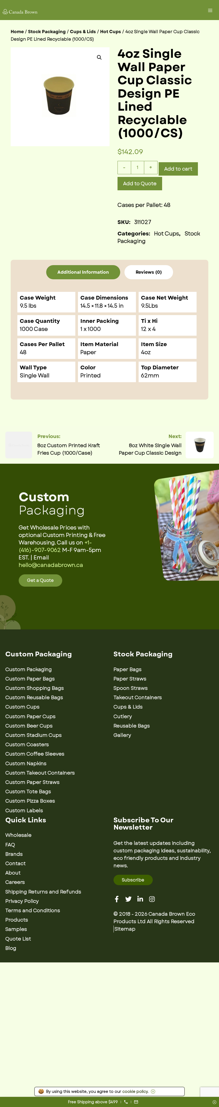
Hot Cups (110, 31)
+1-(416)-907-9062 (55, 546)
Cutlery (123, 716)
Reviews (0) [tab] (149, 272)
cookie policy (135, 1091)
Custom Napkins (25, 763)
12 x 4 (148, 329)
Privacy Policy (22, 901)
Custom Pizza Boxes (30, 801)
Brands (14, 854)
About (13, 872)
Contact (15, 863)
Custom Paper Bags (30, 678)
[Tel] (126, 1102)
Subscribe (133, 880)
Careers (15, 882)
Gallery (122, 735)
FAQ (10, 844)
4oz (146, 352)
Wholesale (18, 835)
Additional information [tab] (83, 272)
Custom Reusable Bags (34, 697)
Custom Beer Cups (29, 725)
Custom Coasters (27, 744)
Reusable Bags (132, 725)
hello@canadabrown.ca (51, 565)
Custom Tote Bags (28, 791)
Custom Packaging (28, 669)
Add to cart (178, 168)
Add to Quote (140, 183)
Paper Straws (130, 678)
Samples (16, 929)
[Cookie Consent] (151, 1091)
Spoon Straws (131, 688)
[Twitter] (128, 899)
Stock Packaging (47, 31)
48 (23, 352)
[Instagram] (152, 899)
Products (16, 919)
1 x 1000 (90, 329)
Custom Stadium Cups (33, 735)
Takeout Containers (138, 697)
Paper (88, 352)
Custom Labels (24, 810)
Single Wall (34, 376)
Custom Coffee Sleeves (34, 753)
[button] (99, 57)
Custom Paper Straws (32, 782)
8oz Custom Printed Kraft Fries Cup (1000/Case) (68, 449)
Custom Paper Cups (30, 716)
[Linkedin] (140, 899)
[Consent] (214, 1103)
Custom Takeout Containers (40, 772)
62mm (150, 376)
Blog (10, 948)
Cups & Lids (83, 31)
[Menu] (210, 11)
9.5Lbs (149, 306)
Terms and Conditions (32, 910)
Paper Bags (128, 669)
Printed (90, 376)
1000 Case (34, 329)
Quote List (18, 938)
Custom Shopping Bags (34, 688)
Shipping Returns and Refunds (43, 891)
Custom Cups (22, 706)
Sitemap (125, 929)
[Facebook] (117, 899)
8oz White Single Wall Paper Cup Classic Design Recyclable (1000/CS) (150, 449)
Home (17, 31)
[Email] (136, 1102)
